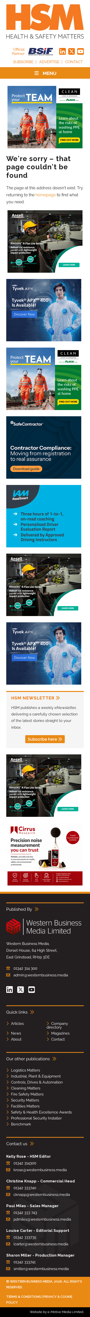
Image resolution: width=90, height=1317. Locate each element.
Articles (17, 1023)
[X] (71, 51)
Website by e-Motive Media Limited (56, 1312)
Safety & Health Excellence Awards (41, 1112)
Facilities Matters (25, 1106)
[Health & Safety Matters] (45, 21)
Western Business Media (31, 1281)
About (16, 1039)
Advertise (49, 62)
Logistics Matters (25, 1070)
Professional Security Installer (36, 1118)
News (16, 1033)
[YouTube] (80, 51)
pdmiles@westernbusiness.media (42, 1219)
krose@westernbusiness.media (40, 1170)
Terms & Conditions (23, 1297)
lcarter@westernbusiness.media (41, 1244)
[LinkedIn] (62, 51)
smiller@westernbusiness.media (41, 1269)
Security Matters (25, 1100)
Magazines (60, 1033)
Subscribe (23, 62)
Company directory (57, 1025)
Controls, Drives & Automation (37, 1082)
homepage (46, 195)
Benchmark (21, 1124)
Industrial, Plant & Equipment (36, 1076)
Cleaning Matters (25, 1088)
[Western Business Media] (43, 934)
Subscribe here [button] (42, 739)
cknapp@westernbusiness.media (42, 1194)
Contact (74, 62)
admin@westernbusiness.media (41, 975)
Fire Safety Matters (27, 1094)
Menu (49, 73)
